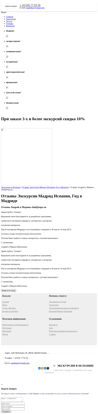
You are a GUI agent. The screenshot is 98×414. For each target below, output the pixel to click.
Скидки (5, 302)
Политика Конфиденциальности (63, 331)
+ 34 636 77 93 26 (30, 5)
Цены (4, 305)
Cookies (52, 334)
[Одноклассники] (42, 368)
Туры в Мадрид (9, 308)
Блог (51, 328)
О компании (55, 318)
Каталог (6, 295)
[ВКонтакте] (39, 368)
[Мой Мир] (45, 368)
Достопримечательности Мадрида (64, 308)
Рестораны (7, 328)
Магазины (6, 331)
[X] (48, 368)
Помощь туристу (58, 295)
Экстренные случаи (57, 302)
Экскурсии (54, 305)
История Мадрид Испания (60, 311)
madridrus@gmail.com (35, 8)
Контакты (53, 325)
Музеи (5, 334)
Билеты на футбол (10, 311)
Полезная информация (14, 318)
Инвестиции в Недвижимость (15, 325)
